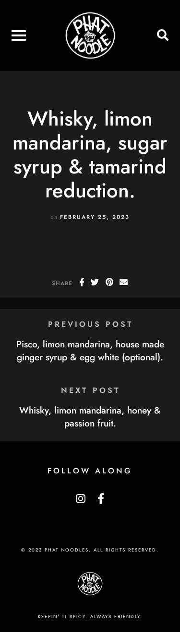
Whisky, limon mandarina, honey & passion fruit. (90, 416)
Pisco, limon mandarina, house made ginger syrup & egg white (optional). (90, 350)
